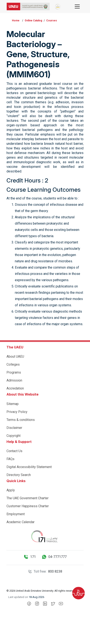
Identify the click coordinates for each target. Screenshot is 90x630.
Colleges (13, 364)
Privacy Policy (16, 412)
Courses (51, 20)
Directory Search (18, 475)
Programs (13, 372)
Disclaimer (14, 428)
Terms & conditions (20, 420)
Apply (10, 490)
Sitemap (12, 404)
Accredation (15, 388)
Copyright (13, 436)
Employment (15, 514)
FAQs (10, 459)
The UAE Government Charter (27, 498)
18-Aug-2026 (36, 597)
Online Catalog (33, 20)
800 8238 (55, 571)
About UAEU (15, 356)
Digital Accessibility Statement (29, 467)
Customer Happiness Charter (27, 506)
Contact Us (14, 451)
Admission (14, 380)
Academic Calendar (20, 522)
